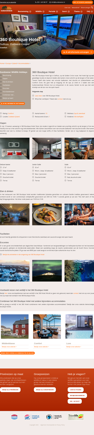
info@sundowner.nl (58, 2)
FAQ (88, 11)
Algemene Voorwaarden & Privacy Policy (52, 425)
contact (60, 99)
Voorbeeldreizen (8, 92)
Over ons (67, 7)
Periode (52, 11)
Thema (77, 11)
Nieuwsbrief (75, 7)
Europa (8, 63)
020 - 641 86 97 (42, 2)
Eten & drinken (8, 82)
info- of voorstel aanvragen (82, 2)
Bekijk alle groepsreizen (45, 390)
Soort (64, 11)
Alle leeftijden (78, 117)
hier (6, 293)
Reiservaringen (85, 7)
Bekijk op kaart (8, 98)
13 (46, 113)
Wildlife (39, 11)
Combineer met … (9, 95)
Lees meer (38, 96)
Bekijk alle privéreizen (10, 390)
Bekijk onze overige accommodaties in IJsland (17, 353)
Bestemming (23, 11)
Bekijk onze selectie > (9, 347)
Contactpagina (75, 390)
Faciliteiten (6, 85)
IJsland (14, 63)
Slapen (5, 79)
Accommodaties (23, 63)
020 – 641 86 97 (74, 401)
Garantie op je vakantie (8, 2)
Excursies (6, 88)
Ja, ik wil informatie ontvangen (76, 52)
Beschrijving (7, 75)
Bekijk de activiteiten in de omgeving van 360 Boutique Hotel (23, 255)
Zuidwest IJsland (14, 117)
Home (2, 63)
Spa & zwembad (79, 113)
